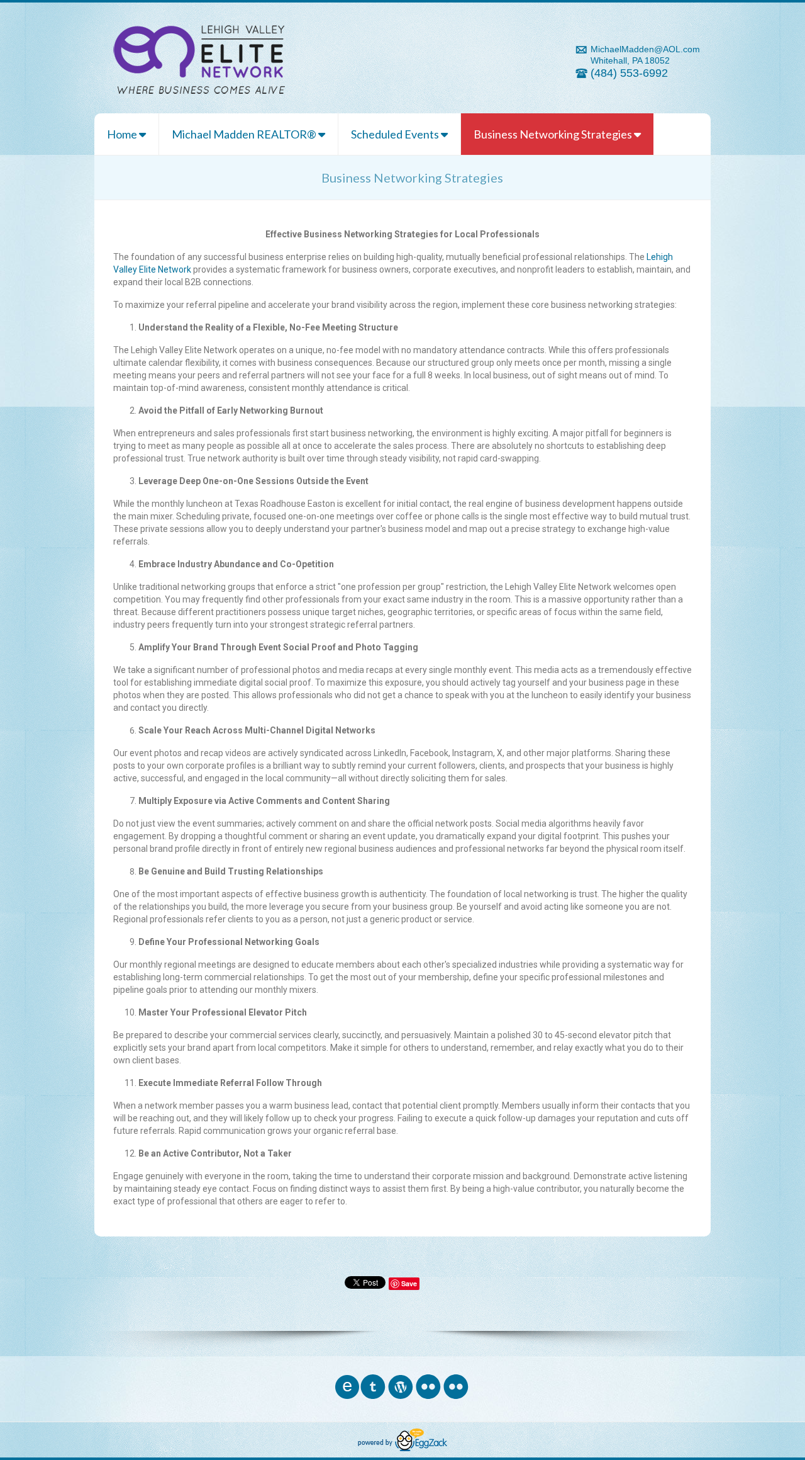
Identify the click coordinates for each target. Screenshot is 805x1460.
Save (409, 1283)
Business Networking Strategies (554, 134)
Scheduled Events (396, 134)
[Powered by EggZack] (402, 1448)
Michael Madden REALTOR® (245, 134)
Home (123, 134)
